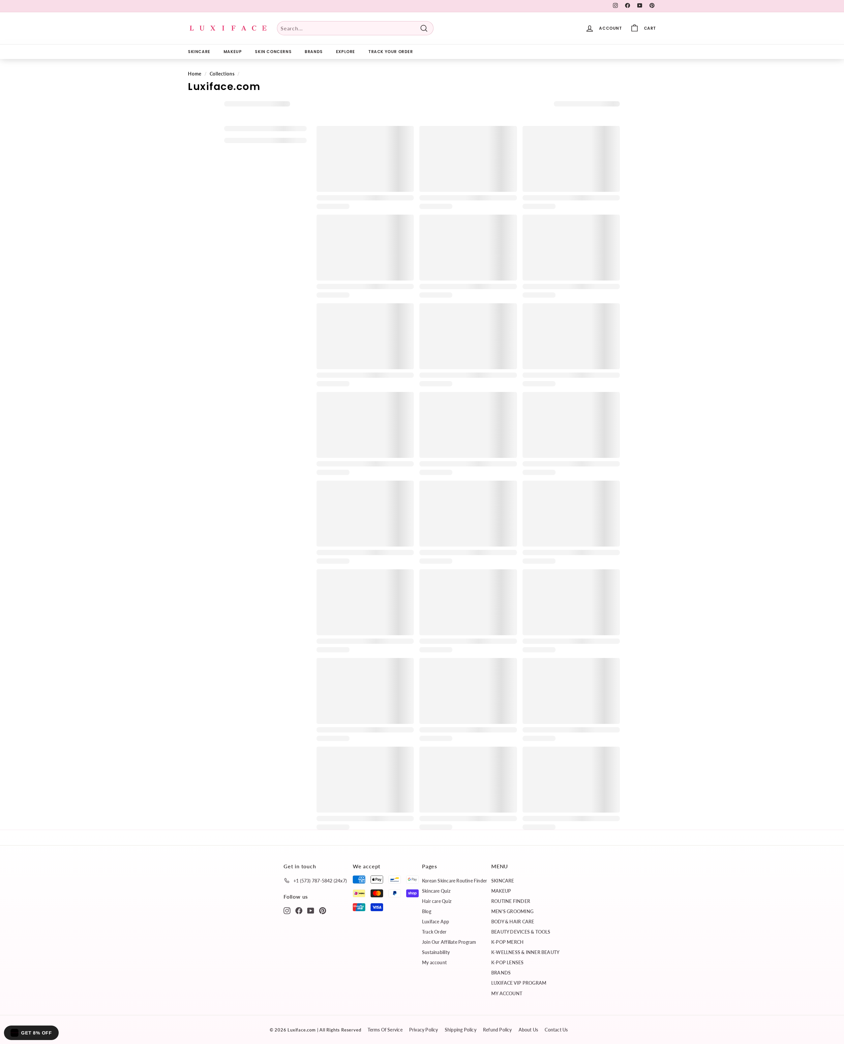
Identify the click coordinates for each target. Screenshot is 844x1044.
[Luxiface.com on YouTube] (310, 910)
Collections (222, 73)
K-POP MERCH (507, 942)
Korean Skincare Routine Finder (454, 880)
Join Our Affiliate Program (449, 942)
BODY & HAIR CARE (512, 921)
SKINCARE (199, 51)
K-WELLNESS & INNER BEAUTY (525, 952)
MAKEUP (233, 51)
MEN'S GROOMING (512, 911)
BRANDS (314, 51)
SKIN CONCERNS (273, 51)
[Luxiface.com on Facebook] (298, 910)
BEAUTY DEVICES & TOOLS (521, 932)
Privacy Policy (423, 1029)
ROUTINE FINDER (510, 901)
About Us (528, 1029)
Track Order (434, 932)
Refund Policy (497, 1029)
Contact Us (556, 1029)
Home (194, 73)
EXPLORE (345, 51)
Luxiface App (435, 921)
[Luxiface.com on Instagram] (287, 910)
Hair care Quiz (436, 901)
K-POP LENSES (507, 962)
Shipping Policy (460, 1029)
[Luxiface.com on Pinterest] (322, 910)
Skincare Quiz (436, 891)
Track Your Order (390, 51)
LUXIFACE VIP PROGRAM (518, 983)
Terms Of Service (385, 1029)
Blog (426, 911)
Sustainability (436, 952)
